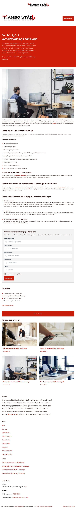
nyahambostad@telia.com (19, 497)
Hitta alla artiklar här (7, 305)
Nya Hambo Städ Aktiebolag (44, 506)
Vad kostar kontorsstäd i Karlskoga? (52, 382)
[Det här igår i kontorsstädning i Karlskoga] (19, 368)
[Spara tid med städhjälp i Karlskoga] (56, 334)
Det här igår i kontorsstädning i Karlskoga (16, 382)
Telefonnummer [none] (8, 252)
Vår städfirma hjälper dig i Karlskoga (15, 348)
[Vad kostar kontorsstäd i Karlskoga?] (56, 368)
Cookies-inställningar (69, 506)
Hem (3, 425)
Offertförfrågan (7, 436)
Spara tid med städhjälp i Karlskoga (52, 348)
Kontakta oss (8, 278)
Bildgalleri (5, 447)
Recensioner (6, 443)
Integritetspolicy (7, 454)
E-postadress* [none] (8, 245)
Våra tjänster (6, 440)
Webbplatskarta (7, 450)
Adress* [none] (6, 266)
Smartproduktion (19, 506)
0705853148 (16, 494)
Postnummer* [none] (7, 259)
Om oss (4, 429)
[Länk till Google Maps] (26, 487)
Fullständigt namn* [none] (9, 238)
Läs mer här (5, 351)
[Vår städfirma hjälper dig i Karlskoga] (19, 334)
